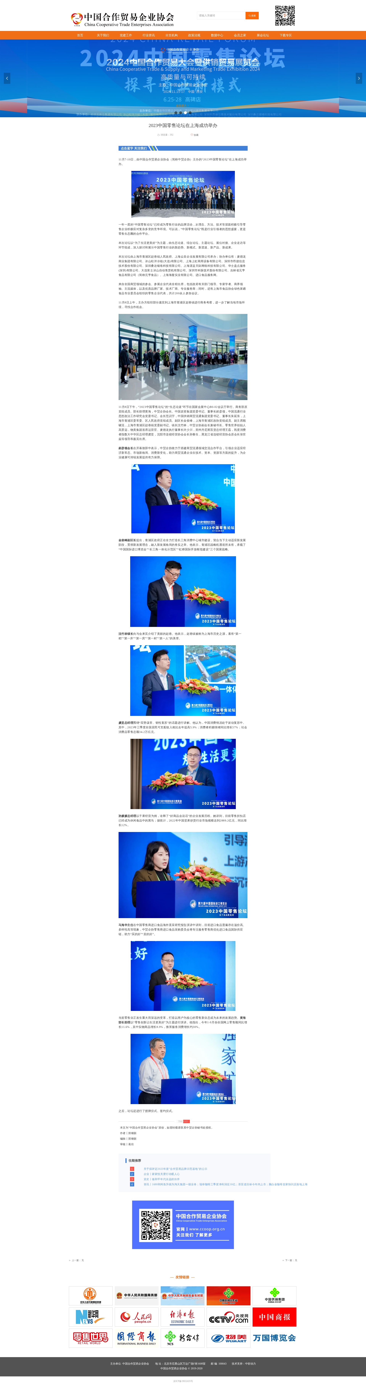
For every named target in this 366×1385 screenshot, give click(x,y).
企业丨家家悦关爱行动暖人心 (162, 1174)
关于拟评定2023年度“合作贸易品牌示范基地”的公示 (175, 1169)
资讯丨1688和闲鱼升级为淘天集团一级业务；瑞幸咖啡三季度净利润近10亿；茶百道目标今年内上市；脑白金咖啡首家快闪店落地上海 (226, 1184)
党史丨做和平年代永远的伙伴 (162, 1179)
